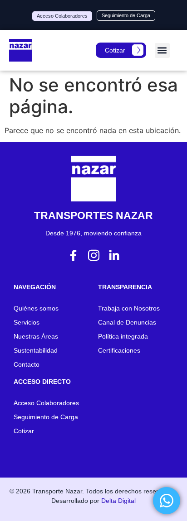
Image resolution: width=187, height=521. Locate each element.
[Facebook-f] (73, 255)
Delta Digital (118, 500)
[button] (162, 50)
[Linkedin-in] (114, 255)
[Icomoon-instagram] (93, 255)
